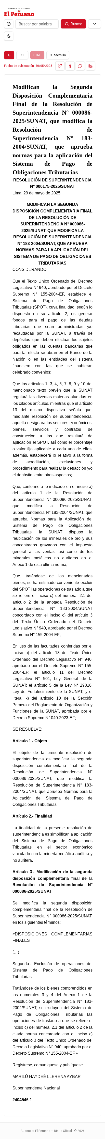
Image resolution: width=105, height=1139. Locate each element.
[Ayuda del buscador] (8, 23)
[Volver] (9, 55)
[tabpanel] (52, 595)
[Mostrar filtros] (94, 23)
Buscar (76, 24)
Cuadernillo (58, 55)
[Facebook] (70, 65)
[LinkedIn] (90, 65)
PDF (22, 55)
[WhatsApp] (80, 65)
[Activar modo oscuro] (8, 36)
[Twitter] (59, 65)
